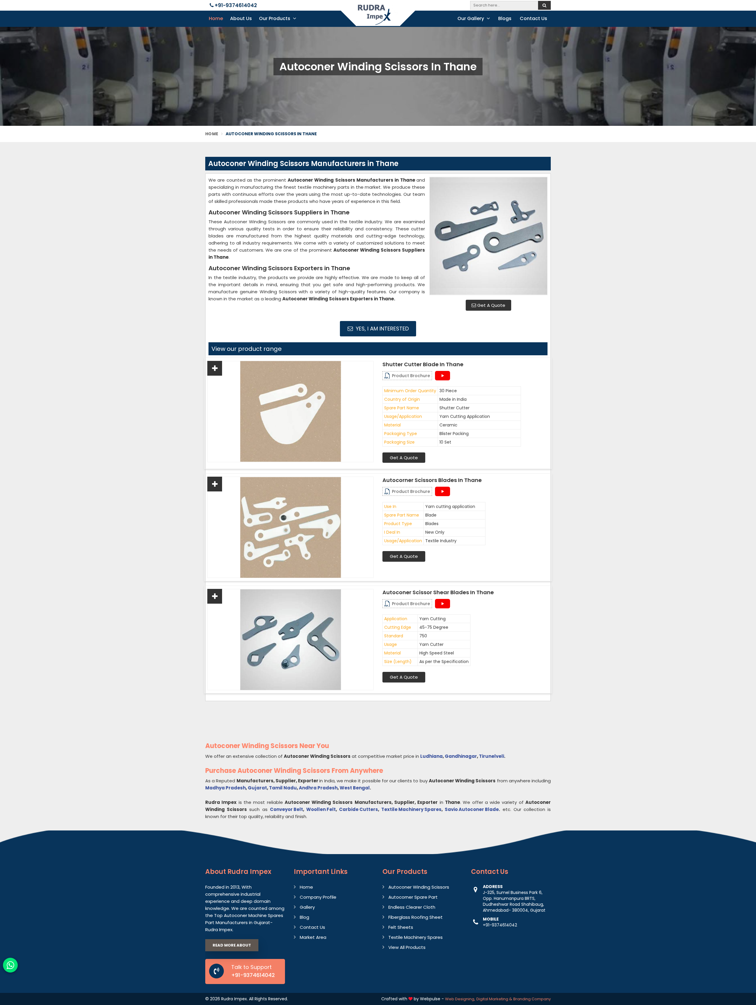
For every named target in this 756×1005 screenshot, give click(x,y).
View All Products (407, 947)
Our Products (275, 18)
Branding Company (532, 999)
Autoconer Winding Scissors (418, 887)
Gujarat (257, 788)
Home (216, 18)
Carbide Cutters (358, 809)
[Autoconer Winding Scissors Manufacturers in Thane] (488, 236)
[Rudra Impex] (378, 18)
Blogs (504, 18)
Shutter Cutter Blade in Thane (422, 364)
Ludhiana (431, 756)
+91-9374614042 (235, 5)
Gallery (307, 907)
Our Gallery (471, 18)
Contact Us (533, 18)
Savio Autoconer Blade (472, 809)
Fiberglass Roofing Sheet (415, 917)
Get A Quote (490, 305)
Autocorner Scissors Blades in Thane (432, 480)
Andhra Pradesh (318, 788)
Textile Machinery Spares (411, 809)
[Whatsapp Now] (10, 965)
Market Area (313, 937)
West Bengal (355, 788)
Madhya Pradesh (225, 788)
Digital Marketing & (494, 999)
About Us (241, 18)
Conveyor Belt (286, 809)
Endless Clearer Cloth (411, 907)
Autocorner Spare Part (413, 897)
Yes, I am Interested (381, 328)
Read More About (232, 945)
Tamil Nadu (283, 788)
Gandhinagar (461, 756)
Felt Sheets (400, 927)
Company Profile (318, 897)
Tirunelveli (491, 756)
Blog (304, 917)
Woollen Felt (321, 809)
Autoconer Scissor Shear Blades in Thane (438, 592)
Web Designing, (460, 999)
